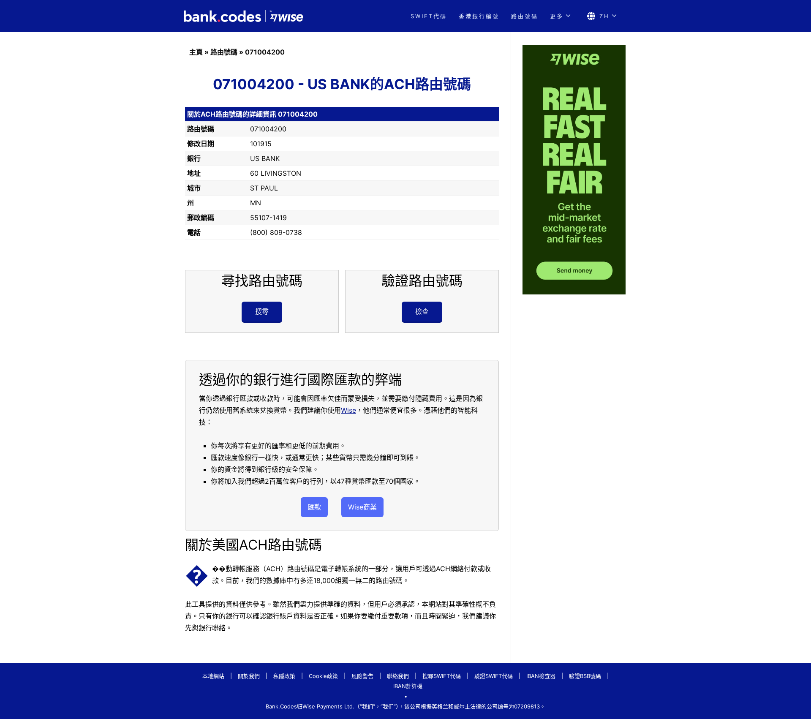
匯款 (314, 507)
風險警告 (362, 676)
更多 (556, 16)
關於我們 (249, 676)
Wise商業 (362, 507)
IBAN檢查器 (540, 676)
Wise (348, 410)
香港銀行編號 (479, 16)
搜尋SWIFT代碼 (441, 676)
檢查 (422, 311)
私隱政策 (284, 676)
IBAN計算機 (407, 686)
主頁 (196, 52)
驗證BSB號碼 (585, 676)
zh (604, 16)
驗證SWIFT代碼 (493, 676)
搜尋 (262, 311)
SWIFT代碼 (429, 16)
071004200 (265, 52)
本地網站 (213, 676)
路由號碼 (524, 16)
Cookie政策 (323, 676)
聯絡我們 (398, 676)
